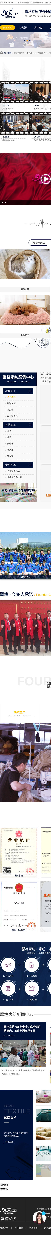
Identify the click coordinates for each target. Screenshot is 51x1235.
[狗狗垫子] (25, 324)
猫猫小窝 (25, 289)
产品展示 (38, 27)
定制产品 (10, 465)
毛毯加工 (30, 53)
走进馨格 (23, 27)
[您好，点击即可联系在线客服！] (39, 1217)
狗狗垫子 (25, 335)
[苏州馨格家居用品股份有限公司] (9, 18)
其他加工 (10, 424)
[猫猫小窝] (25, 278)
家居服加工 (40, 53)
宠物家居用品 (18, 53)
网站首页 (7, 27)
